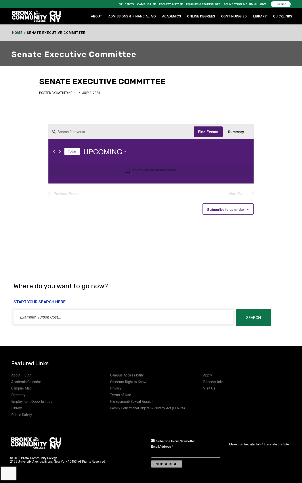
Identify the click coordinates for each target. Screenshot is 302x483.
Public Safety (21, 415)
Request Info (213, 382)
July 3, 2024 (91, 93)
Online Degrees (201, 16)
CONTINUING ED (234, 16)
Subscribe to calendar (225, 209)
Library (16, 408)
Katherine (64, 93)
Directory (18, 395)
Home (17, 33)
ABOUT (96, 16)
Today (72, 151)
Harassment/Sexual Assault (131, 401)
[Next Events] (60, 151)
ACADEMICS (171, 16)
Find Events (208, 131)
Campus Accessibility (127, 375)
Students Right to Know (128, 382)
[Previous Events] (54, 151)
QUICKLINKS (282, 16)
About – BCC (21, 375)
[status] (123, 317)
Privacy (116, 388)
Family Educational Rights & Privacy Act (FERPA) (147, 408)
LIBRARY (260, 16)
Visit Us (209, 388)
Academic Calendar (26, 382)
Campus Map (21, 388)
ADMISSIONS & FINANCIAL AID (132, 16)
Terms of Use (120, 395)
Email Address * (162, 446)
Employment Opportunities (31, 401)
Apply (207, 375)
